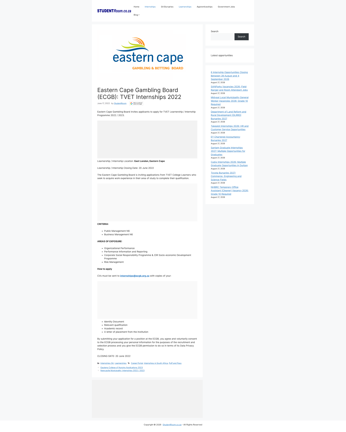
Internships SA (107, 363)
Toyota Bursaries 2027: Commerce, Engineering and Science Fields (226, 176)
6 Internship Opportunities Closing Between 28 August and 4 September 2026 (229, 76)
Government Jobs (226, 6)
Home (136, 6)
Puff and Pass (175, 363)
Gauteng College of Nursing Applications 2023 (121, 367)
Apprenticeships (204, 6)
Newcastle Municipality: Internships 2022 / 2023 (122, 370)
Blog (136, 15)
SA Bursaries (167, 6)
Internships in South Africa (156, 363)
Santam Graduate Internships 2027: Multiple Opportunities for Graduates (228, 151)
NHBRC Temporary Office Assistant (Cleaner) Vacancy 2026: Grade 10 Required (230, 190)
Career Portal (137, 363)
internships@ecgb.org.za (134, 275)
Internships (150, 6)
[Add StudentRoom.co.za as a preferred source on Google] (136, 103)
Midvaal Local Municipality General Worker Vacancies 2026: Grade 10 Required (230, 101)
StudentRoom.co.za (172, 424)
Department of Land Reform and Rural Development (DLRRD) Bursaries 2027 (228, 115)
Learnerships (185, 6)
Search (214, 31)
